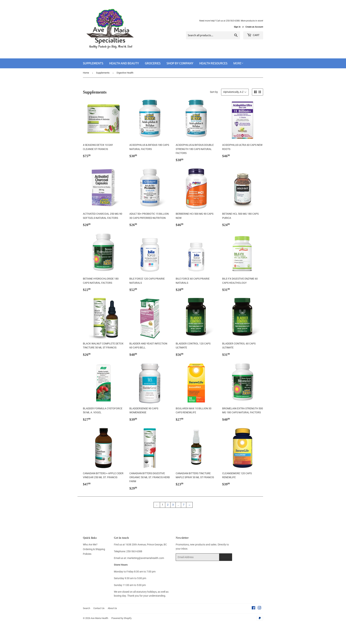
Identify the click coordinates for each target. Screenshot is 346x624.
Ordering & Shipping (94, 549)
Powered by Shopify (121, 618)
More (237, 63)
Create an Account (254, 27)
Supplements (93, 63)
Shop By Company (180, 63)
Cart (256, 35)
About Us (112, 608)
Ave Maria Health (99, 618)
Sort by (214, 91)
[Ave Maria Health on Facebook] (253, 608)
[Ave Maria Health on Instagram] (259, 608)
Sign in (237, 27)
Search (86, 608)
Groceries (153, 63)
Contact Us (99, 608)
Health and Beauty (124, 63)
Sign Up (225, 557)
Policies (87, 553)
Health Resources (213, 63)
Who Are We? (90, 544)
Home (86, 72)
